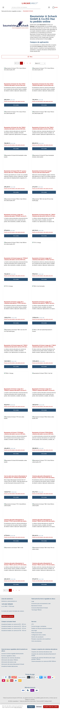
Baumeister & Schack (36, 605)
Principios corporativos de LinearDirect (41, 639)
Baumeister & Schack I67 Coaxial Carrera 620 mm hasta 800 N (41, 171)
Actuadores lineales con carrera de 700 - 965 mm (13, 630)
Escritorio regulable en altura (8, 655)
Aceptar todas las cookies (51, 706)
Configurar (31, 706)
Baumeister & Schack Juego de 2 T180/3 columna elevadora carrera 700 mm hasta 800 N (44, 346)
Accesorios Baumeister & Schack (39, 607)
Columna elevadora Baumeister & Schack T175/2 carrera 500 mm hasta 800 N (43, 476)
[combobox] (24, 7)
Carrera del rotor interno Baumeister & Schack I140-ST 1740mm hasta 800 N (15, 476)
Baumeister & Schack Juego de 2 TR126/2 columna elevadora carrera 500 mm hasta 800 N (16, 389)
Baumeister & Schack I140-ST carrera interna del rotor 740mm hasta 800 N (15, 171)
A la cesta (16, 105)
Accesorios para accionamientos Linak (40, 603)
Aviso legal (34, 630)
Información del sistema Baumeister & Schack (12, 664)
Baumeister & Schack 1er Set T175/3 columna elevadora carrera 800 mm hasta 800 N (42, 84)
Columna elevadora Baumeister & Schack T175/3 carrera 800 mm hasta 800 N (15, 520)
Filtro (30, 56)
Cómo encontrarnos (36, 641)
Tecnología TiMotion (36, 609)
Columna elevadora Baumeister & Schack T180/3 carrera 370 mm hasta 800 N (15, 564)
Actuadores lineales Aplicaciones (9, 666)
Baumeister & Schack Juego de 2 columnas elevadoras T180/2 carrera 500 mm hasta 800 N (43, 302)
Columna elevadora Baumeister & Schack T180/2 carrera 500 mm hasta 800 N (43, 520)
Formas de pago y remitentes (38, 626)
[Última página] (30, 63)
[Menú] (3, 7)
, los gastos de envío (27, 698)
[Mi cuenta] (49, 7)
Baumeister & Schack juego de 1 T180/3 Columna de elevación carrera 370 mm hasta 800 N (43, 215)
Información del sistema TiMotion (9, 660)
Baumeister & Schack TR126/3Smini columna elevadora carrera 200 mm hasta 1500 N (42, 433)
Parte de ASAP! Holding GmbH (44, 701)
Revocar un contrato (7, 616)
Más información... (18, 707)
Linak (32, 601)
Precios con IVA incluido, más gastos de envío (14, 101)
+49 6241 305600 (7, 604)
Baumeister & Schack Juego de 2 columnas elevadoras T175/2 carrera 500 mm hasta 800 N (43, 258)
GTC (32, 624)
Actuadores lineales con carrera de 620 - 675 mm (13, 628)
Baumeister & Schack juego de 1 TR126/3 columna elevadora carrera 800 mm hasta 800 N (16, 258)
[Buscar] (38, 7)
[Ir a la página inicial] (30, 3)
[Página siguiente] (27, 63)
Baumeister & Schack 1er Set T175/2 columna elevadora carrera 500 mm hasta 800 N (14, 84)
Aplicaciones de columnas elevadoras (10, 657)
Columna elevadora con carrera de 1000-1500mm (43, 661)
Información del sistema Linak (8, 662)
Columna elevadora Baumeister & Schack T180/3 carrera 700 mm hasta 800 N (43, 564)
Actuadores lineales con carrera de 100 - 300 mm (13, 624)
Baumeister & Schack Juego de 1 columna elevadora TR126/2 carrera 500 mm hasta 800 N (16, 215)
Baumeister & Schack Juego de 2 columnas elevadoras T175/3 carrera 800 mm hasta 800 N (15, 302)
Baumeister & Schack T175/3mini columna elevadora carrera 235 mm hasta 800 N (14, 433)
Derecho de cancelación (37, 637)
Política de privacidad (36, 632)
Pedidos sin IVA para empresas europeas (41, 628)
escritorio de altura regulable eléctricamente (12, 653)
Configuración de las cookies (38, 634)
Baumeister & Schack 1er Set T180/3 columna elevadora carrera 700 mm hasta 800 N (42, 128)
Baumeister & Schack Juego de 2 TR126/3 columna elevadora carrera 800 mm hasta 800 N (44, 389)
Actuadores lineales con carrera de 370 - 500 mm (13, 626)
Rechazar (39, 706)
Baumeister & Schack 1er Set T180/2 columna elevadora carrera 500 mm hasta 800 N (14, 128)
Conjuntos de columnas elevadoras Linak (41, 651)
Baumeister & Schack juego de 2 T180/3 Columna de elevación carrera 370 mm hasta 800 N (15, 346)
